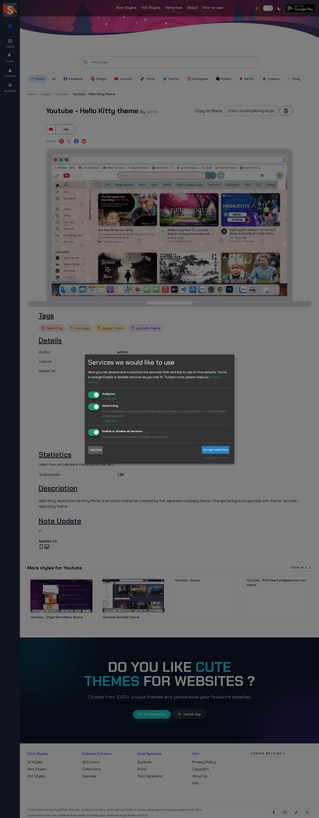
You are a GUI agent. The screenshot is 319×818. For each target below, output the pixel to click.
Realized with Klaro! (216, 458)
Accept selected (215, 450)
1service (109, 398)
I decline (95, 450)
